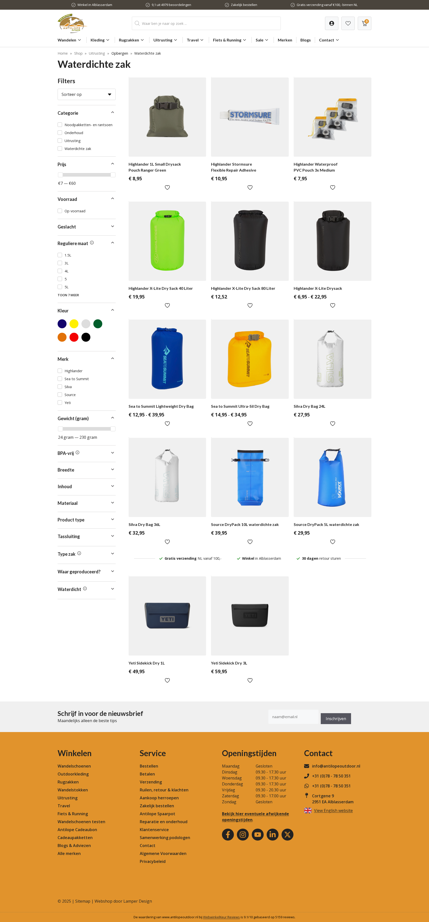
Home (63, 53)
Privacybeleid (153, 861)
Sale (259, 39)
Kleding (98, 39)
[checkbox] (87, 125)
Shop (78, 53)
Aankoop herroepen (159, 798)
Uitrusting (162, 39)
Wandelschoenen (74, 766)
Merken (285, 39)
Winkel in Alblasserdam (94, 4)
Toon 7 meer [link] (68, 295)
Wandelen (67, 39)
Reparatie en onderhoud (163, 821)
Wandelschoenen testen (81, 821)
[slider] (60, 174)
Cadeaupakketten (75, 837)
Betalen (147, 774)
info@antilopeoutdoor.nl (336, 766)
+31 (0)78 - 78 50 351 (331, 776)
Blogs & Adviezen (74, 845)
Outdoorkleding (73, 774)
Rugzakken (129, 39)
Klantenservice (154, 829)
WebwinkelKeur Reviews (221, 917)
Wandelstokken (73, 790)
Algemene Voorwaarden (163, 853)
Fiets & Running (227, 39)
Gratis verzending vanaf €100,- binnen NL (327, 4)
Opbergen (119, 53)
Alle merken (69, 853)
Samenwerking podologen (165, 837)
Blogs (305, 39)
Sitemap (82, 901)
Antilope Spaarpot (157, 813)
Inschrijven (336, 718)
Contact (326, 39)
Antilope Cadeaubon (77, 829)
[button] (87, 113)
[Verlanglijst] (331, 23)
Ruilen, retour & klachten (164, 790)
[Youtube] (258, 835)
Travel (193, 39)
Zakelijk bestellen (244, 4)
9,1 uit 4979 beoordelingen (171, 4)
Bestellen (149, 766)
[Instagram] (243, 835)
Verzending (151, 782)
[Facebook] (228, 835)
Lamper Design (137, 901)
